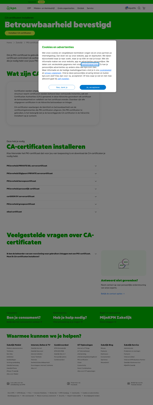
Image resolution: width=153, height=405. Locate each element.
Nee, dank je (61, 87)
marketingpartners (90, 64)
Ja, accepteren (93, 87)
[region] (77, 66)
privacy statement (53, 73)
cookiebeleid (105, 70)
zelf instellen (63, 79)
